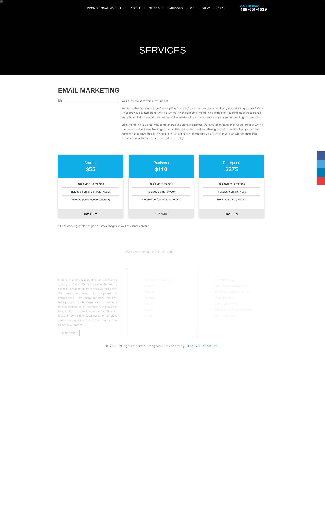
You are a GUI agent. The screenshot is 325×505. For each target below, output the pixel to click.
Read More (68, 333)
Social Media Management (231, 285)
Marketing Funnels (226, 303)
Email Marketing (224, 279)
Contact (220, 8)
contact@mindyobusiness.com (89, 256)
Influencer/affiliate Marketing (232, 291)
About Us (138, 8)
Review (204, 8)
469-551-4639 (253, 8)
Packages (175, 8)
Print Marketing (224, 297)
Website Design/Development (233, 309)
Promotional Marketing (107, 8)
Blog (191, 8)
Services (156, 8)
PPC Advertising (225, 315)
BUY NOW (90, 213)
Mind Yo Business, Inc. (203, 346)
